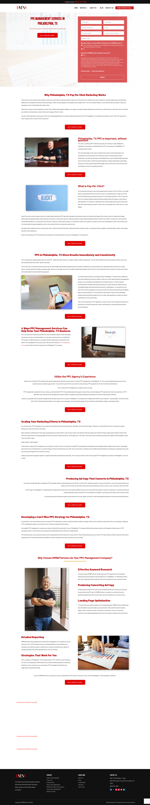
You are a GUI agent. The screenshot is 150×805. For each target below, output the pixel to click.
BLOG (101, 8)
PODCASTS (81, 784)
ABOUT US (93, 8)
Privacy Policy (85, 71)
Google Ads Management (53, 784)
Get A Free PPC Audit (47, 35)
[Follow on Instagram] (116, 790)
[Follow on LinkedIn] (124, 790)
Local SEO (49, 780)
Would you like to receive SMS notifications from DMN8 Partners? (101, 43)
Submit (102, 77)
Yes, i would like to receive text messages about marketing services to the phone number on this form (103, 46)
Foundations (81, 782)
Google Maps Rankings (53, 778)
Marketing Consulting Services (55, 787)
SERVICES (83, 8)
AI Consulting (50, 782)
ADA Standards (110, 802)
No (84, 49)
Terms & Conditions (97, 71)
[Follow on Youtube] (121, 790)
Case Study (81, 787)
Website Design (51, 791)
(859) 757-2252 (81, 2)
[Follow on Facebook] (111, 790)
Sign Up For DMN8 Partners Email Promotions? (95, 53)
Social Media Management (54, 789)
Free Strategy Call (124, 8)
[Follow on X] (113, 790)
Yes (84, 55)
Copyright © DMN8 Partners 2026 (24, 802)
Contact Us (109, 8)
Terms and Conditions (129, 802)
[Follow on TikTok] (119, 790)
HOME (76, 8)
